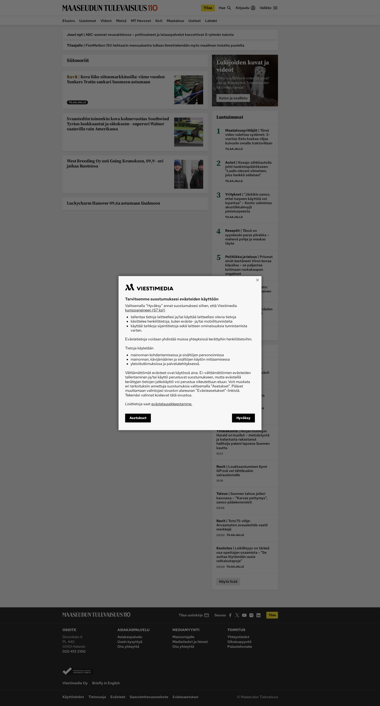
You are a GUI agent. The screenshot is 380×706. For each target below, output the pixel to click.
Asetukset (138, 418)
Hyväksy (243, 418)
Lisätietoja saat (158, 404)
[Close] (257, 280)
